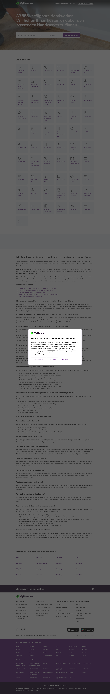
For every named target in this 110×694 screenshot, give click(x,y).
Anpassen (65, 360)
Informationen (51, 350)
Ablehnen (53, 360)
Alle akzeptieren (38, 360)
